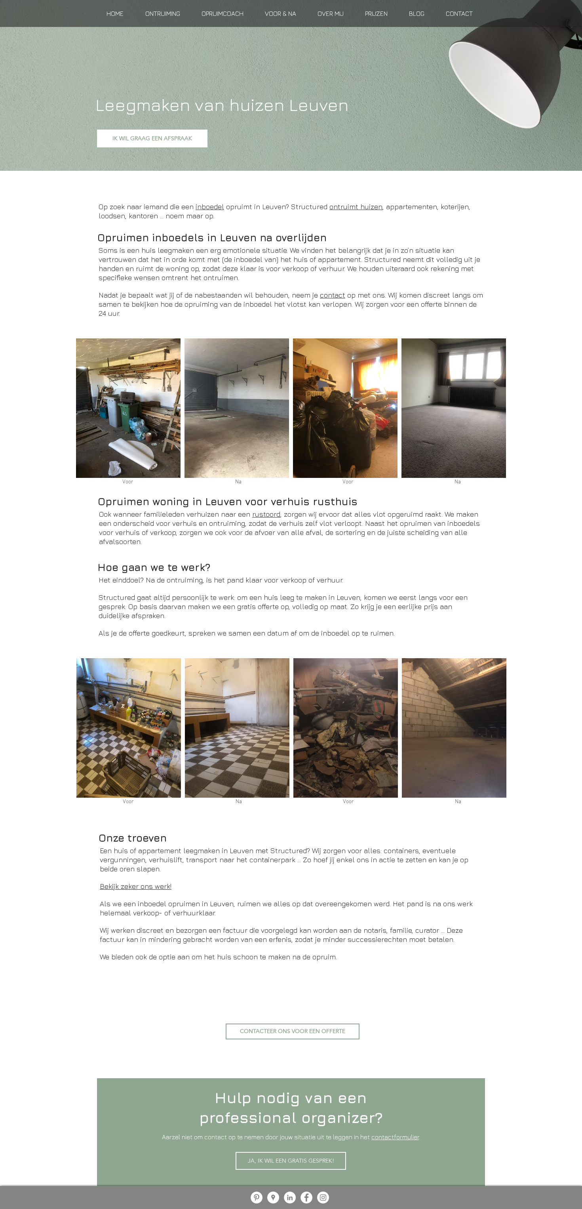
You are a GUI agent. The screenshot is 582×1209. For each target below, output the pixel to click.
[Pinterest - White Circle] (256, 1197)
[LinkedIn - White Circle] (290, 1197)
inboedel (210, 206)
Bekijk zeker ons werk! (135, 886)
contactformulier (395, 1136)
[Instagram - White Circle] (323, 1197)
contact (332, 295)
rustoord (266, 514)
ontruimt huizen (355, 206)
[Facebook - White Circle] (306, 1197)
